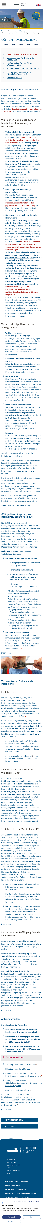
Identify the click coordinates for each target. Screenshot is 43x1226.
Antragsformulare (14, 78)
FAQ (8, 1168)
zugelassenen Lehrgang (27, 946)
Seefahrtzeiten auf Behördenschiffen (23, 68)
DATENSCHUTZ (12, 1162)
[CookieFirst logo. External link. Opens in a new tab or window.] (2, 1203)
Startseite (4, 31)
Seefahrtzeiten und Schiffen (12, 716)
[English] (38, 4)
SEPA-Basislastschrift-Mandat (17, 1069)
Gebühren (11, 1105)
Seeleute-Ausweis (12, 648)
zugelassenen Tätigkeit (22, 756)
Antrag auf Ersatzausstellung (17, 1090)
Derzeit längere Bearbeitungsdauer (22, 54)
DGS (8, 1173)
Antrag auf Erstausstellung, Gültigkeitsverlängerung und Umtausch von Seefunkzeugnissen (23, 1083)
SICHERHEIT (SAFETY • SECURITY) (17, 1197)
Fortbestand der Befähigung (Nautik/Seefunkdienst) (19, 73)
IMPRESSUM (11, 1160)
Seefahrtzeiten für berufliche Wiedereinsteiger (19, 64)
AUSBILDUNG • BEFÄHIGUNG (15, 1189)
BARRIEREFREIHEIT (13, 1165)
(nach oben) (6, 653)
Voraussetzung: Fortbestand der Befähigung (21, 59)
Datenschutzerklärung (15, 1057)
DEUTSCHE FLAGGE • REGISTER (16, 1181)
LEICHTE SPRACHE (13, 1170)
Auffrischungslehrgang (10, 961)
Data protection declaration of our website (25, 1201)
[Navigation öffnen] (4, 4)
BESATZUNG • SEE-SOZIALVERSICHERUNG (20, 1193)
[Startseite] (19, 4)
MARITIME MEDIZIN (12, 1185)
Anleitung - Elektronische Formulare (20, 1064)
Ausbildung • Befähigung (17, 31)
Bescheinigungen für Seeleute (13, 33)
